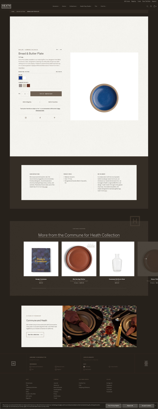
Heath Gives (57, 396)
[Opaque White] (24, 77)
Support (154, 1)
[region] (79, 406)
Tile (32, 369)
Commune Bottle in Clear (117, 279)
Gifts (27, 391)
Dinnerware (29, 383)
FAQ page (44, 186)
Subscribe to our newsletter (38, 357)
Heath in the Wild (31, 394)
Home (13, 11)
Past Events (88, 369)
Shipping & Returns (84, 387)
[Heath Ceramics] (13, 363)
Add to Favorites (53, 102)
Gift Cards (127, 1)
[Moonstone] (20, 77)
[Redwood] (28, 85)
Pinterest (109, 387)
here (105, 190)
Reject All (130, 405)
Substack (109, 385)
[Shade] (20, 85)
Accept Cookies (146, 405)
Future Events (114, 366)
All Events (87, 366)
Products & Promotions (37, 366)
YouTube (109, 389)
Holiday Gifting (21, 11)
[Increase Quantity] (27, 93)
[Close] (155, 405)
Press (55, 394)
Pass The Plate (146, 1)
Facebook (109, 391)
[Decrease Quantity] (22, 93)
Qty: (19, 93)
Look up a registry (88, 357)
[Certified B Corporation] (146, 363)
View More (21, 68)
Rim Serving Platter (79, 279)
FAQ (80, 385)
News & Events (60, 366)
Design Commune (41, 279)
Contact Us (82, 383)
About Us (56, 385)
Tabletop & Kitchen (31, 387)
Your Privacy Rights (113, 405)
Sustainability (57, 389)
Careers (56, 391)
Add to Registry (27, 102)
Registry (134, 1)
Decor (27, 389)
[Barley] (24, 85)
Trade (139, 1)
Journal (56, 383)
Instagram (109, 383)
